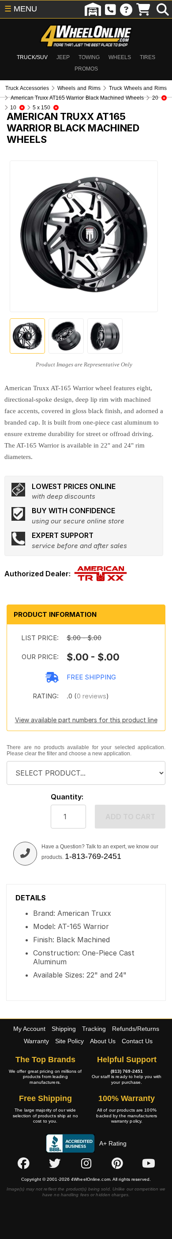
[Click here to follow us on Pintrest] (117, 1163)
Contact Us (137, 1041)
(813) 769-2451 (127, 1071)
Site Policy (69, 1041)
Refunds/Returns (135, 1028)
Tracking (94, 1028)
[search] (163, 9)
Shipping (64, 1028)
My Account (29, 1028)
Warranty (36, 1041)
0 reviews (91, 696)
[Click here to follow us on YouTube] (148, 1163)
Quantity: (67, 797)
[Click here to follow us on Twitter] (55, 1163)
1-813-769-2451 (93, 856)
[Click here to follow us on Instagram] (86, 1163)
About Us (103, 1041)
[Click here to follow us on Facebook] (23, 1163)
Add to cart (130, 816)
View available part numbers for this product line (86, 720)
